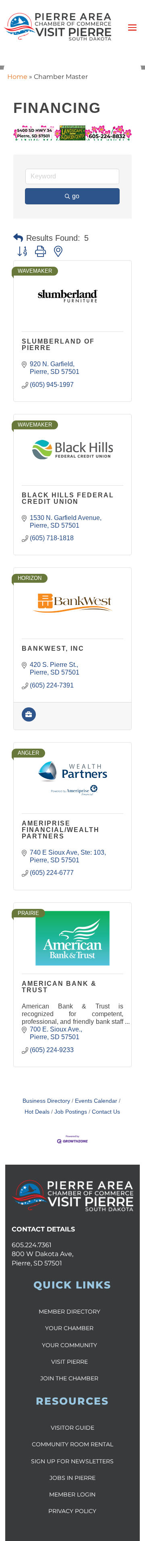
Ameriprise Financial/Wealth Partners (60, 830)
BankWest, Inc (53, 648)
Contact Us (106, 1112)
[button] (18, 238)
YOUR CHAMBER (69, 1328)
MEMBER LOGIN (72, 1494)
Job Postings (70, 1112)
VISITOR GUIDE (72, 1427)
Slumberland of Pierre (58, 344)
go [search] (75, 196)
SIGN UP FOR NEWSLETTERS (72, 1461)
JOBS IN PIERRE (72, 1478)
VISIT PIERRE (69, 1361)
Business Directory (46, 1101)
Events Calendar (96, 1101)
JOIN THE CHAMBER (69, 1378)
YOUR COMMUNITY (69, 1345)
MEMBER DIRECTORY (69, 1311)
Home (17, 77)
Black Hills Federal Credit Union (68, 498)
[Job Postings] (29, 719)
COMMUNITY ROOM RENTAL (72, 1444)
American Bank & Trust (59, 986)
